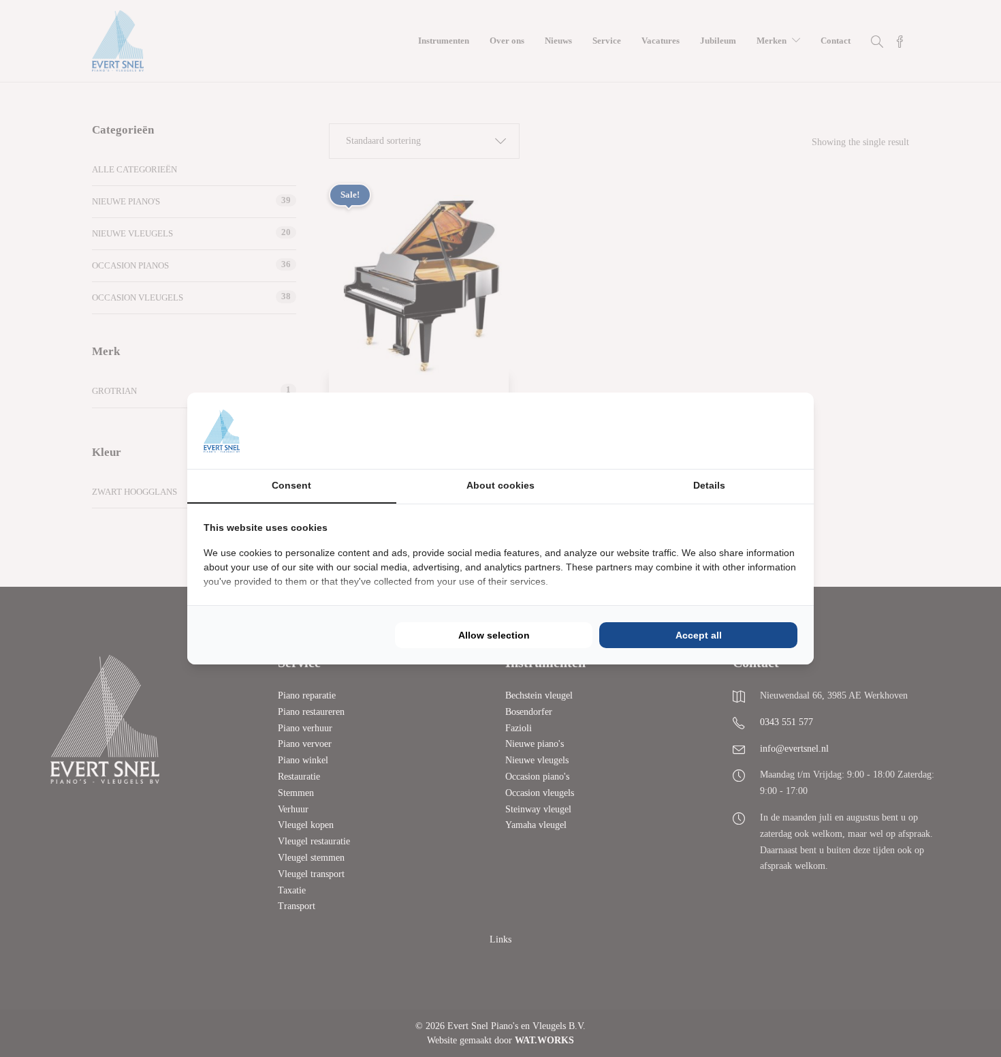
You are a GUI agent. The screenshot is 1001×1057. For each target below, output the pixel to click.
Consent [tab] (291, 485)
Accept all (699, 635)
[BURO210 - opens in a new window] (746, 431)
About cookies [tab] (500, 485)
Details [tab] (709, 485)
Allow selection (494, 635)
